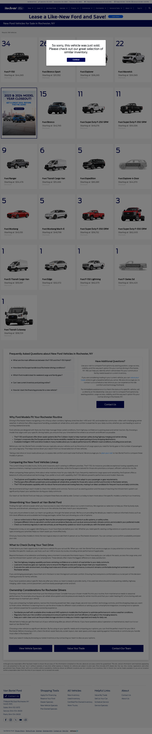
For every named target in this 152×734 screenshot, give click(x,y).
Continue (76, 60)
